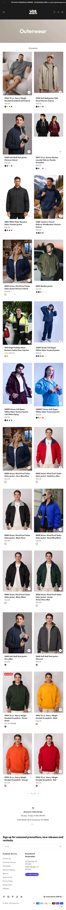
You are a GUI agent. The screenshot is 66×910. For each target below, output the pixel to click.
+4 (14, 230)
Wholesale (6, 866)
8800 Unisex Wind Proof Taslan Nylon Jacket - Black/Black (17, 595)
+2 (14, 294)
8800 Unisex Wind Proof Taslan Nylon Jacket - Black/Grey (17, 536)
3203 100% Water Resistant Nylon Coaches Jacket (15, 223)
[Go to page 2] (38, 793)
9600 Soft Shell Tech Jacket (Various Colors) (15, 158)
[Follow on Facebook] (4, 897)
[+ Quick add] (29, 92)
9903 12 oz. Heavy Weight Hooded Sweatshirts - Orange (16, 778)
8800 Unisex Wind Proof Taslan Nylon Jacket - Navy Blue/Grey (17, 474)
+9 (14, 106)
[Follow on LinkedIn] (21, 897)
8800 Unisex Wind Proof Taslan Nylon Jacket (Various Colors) (17, 287)
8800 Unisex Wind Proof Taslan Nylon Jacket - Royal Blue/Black (48, 536)
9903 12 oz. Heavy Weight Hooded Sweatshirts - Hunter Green (15, 718)
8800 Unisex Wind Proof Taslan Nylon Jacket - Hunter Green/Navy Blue (48, 597)
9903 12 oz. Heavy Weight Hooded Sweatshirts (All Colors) (17, 99)
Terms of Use (7, 877)
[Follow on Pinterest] (13, 897)
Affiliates (6, 888)
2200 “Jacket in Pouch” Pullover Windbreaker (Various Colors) (48, 224)
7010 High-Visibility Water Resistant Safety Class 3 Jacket (16, 348)
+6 (45, 356)
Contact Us (7, 858)
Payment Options (9, 870)
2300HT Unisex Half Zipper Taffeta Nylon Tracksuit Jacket (47, 410)
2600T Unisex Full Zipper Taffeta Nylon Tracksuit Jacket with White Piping (16, 412)
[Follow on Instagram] (8, 897)
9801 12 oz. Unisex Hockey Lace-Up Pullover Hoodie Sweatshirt (47, 160)
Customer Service (9, 862)
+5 (45, 168)
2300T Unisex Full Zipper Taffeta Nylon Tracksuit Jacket (47, 348)
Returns (5, 873)
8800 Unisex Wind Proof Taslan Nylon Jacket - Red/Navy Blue (48, 474)
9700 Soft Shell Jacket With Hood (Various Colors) (47, 99)
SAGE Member (30, 867)
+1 (45, 106)
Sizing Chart (7, 885)
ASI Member (29, 861)
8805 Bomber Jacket (44, 286)
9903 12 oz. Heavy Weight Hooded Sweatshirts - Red (46, 778)
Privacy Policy (8, 881)
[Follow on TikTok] (17, 897)
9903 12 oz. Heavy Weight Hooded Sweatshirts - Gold (46, 716)
